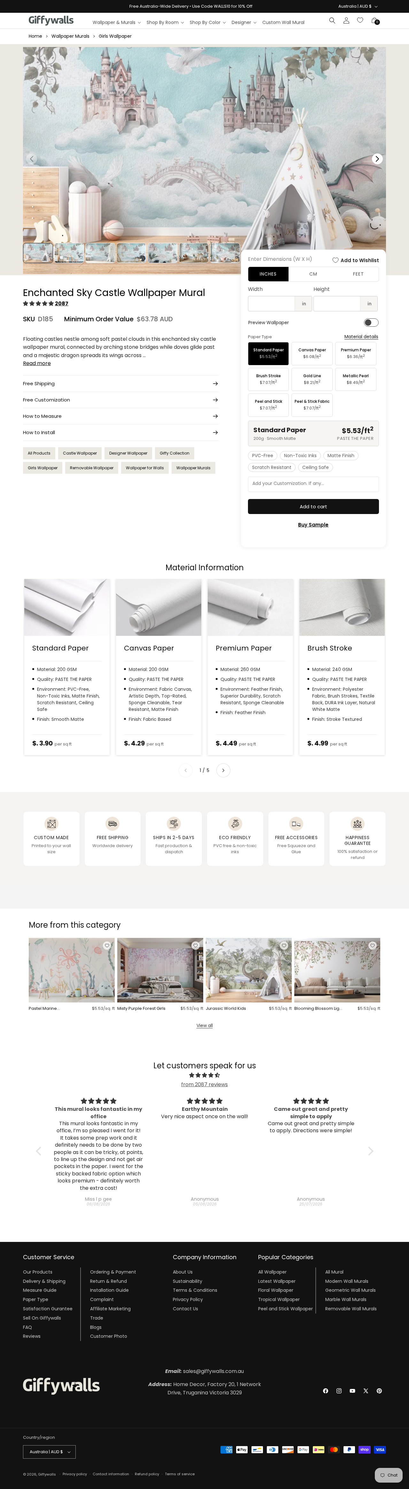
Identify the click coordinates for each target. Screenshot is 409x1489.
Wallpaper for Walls (145, 468)
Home (35, 36)
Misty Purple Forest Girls (141, 1008)
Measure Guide (40, 1290)
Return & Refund (108, 1281)
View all (205, 1025)
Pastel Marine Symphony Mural (46, 1008)
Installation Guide (109, 1290)
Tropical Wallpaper (279, 1299)
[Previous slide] (186, 770)
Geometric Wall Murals (350, 1290)
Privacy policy (75, 1474)
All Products (39, 453)
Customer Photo (108, 1336)
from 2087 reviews (204, 1084)
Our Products (37, 1272)
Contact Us (185, 1309)
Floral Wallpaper (275, 1290)
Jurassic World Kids (226, 1008)
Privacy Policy (188, 1299)
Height (321, 289)
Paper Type (35, 1299)
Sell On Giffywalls (42, 1318)
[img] (204, 1075)
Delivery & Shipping (44, 1281)
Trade (96, 1318)
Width (255, 289)
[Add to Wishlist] (107, 945)
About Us (183, 1272)
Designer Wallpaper (128, 453)
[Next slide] (223, 770)
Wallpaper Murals (70, 36)
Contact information (111, 1474)
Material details (361, 336)
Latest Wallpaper (277, 1281)
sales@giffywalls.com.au (204, 1371)
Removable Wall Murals (351, 1309)
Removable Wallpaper (91, 468)
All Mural (334, 1272)
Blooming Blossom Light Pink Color (318, 1008)
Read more (37, 363)
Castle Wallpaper (80, 453)
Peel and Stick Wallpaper (285, 1309)
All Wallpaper (272, 1272)
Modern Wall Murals (346, 1281)
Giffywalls (47, 1474)
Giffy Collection (174, 453)
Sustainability (187, 1281)
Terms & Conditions (195, 1290)
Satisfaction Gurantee (48, 1309)
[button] (116, 22)
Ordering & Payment (113, 1272)
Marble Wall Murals (346, 1299)
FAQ (27, 1327)
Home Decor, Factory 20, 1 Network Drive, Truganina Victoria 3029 (204, 1388)
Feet (358, 274)
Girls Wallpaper (115, 36)
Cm (313, 274)
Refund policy (147, 1474)
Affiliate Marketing (110, 1309)
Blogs (96, 1327)
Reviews (32, 1336)
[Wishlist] (360, 20)
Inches (268, 274)
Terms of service (180, 1474)
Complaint (102, 1299)
